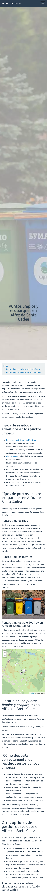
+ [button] (5, 652)
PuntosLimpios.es (11, 3)
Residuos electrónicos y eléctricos (21, 440)
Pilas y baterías (12, 456)
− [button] (5, 655)
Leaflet (32, 693)
